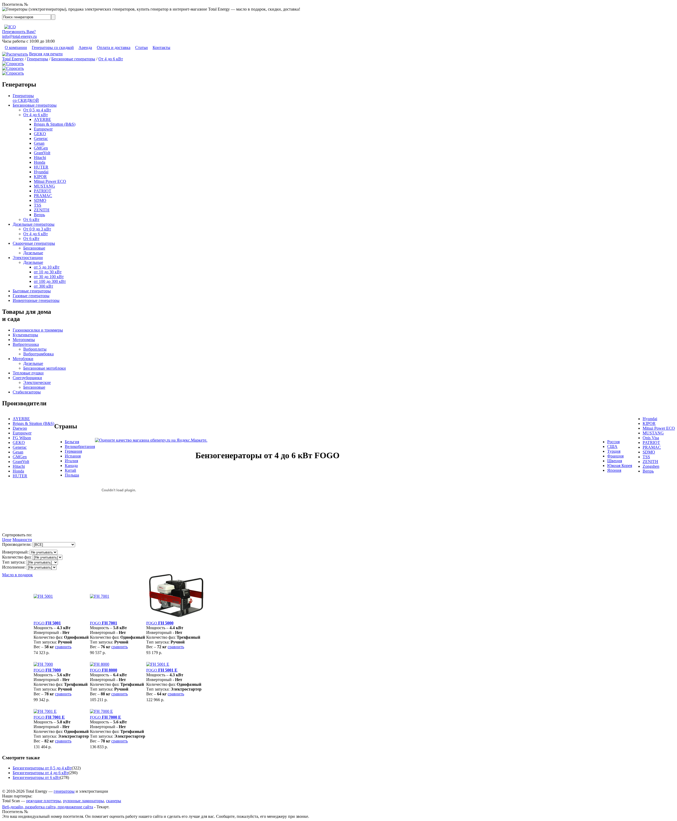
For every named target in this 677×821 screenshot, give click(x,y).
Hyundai (41, 172)
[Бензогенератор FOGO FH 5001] (43, 596)
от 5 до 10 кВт (47, 267)
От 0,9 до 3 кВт (37, 229)
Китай (70, 470)
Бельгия (72, 441)
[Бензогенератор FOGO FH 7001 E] (45, 711)
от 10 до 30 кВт (48, 272)
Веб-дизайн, (13, 807)
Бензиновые (34, 248)
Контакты (161, 47)
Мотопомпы (24, 339)
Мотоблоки (23, 358)
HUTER (41, 167)
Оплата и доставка (113, 47)
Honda (39, 162)
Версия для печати (46, 54)
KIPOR (40, 176)
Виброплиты (35, 349)
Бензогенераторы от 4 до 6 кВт (40, 772)
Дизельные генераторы (33, 224)
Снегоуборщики (27, 377)
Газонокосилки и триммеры (38, 330)
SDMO (40, 200)
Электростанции (28, 257)
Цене (6, 539)
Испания (73, 456)
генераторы (64, 791)
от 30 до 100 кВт (49, 276)
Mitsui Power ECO (50, 181)
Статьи (141, 47)
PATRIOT (42, 191)
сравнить (63, 647)
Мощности (22, 539)
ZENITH (41, 210)
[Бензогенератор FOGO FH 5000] (175, 617)
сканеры (113, 801)
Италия (71, 461)
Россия (613, 441)
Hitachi (40, 157)
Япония (614, 470)
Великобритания (80, 446)
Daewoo (20, 428)
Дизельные (33, 253)
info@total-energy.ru (19, 36)
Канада (71, 465)
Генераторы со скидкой (53, 47)
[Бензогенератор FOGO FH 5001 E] (157, 664)
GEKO (40, 133)
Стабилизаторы (27, 392)
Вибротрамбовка (38, 354)
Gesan (39, 143)
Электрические (37, 382)
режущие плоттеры (43, 801)
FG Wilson (22, 438)
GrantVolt (42, 153)
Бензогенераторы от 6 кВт (36, 777)
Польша (72, 475)
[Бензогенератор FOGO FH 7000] (43, 664)
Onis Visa (651, 438)
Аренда (85, 47)
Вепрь (39, 214)
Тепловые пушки (28, 373)
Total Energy (13, 59)
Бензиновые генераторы (73, 59)
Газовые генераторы (31, 295)
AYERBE (42, 119)
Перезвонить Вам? (19, 31)
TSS (37, 205)
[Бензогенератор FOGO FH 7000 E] (101, 711)
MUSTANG (44, 186)
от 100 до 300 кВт (50, 281)
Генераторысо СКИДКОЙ (26, 98)
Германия (73, 451)
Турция (613, 451)
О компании (16, 47)
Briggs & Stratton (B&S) (54, 124)
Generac (41, 138)
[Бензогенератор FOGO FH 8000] (99, 664)
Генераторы (37, 59)
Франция (615, 456)
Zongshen (651, 466)
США (612, 446)
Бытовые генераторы (32, 291)
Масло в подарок (17, 575)
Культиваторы (25, 335)
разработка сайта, (41, 807)
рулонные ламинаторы (83, 801)
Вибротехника (26, 344)
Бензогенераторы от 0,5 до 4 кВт (42, 768)
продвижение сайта (75, 807)
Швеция (614, 461)
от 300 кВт (43, 286)
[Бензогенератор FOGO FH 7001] (99, 596)
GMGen (41, 148)
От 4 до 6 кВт (110, 59)
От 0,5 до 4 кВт (37, 110)
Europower (43, 129)
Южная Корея (619, 465)
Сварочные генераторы (34, 243)
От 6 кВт (31, 219)
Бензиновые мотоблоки (44, 368)
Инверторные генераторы (36, 300)
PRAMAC (43, 195)
